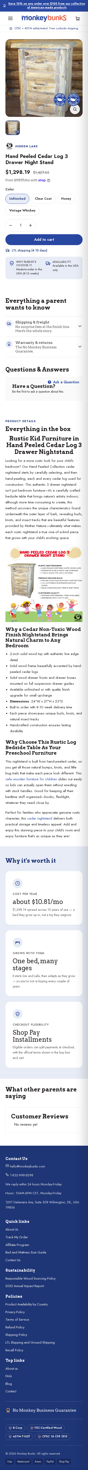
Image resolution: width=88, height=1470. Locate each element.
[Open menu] (10, 18)
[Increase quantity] (30, 225)
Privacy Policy (15, 1312)
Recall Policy (14, 1350)
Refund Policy (14, 1327)
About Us (11, 1229)
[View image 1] (12, 128)
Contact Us (13, 1260)
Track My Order (16, 1237)
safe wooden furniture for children (31, 779)
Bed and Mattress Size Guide (25, 1252)
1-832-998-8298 (21, 1175)
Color (9, 189)
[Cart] (78, 18)
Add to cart (44, 239)
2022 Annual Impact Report (24, 1285)
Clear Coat (43, 198)
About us (11, 1368)
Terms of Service (17, 1319)
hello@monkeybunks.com (27, 1166)
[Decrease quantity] (11, 225)
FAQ (8, 1376)
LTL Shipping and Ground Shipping (30, 1342)
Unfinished (17, 198)
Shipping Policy (16, 1334)
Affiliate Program (17, 1244)
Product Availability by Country (26, 1304)
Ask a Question (65, 382)
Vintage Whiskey (22, 210)
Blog (8, 1383)
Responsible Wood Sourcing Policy (30, 1278)
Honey (66, 198)
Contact (10, 1391)
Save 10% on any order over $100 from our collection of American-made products (46, 6)
